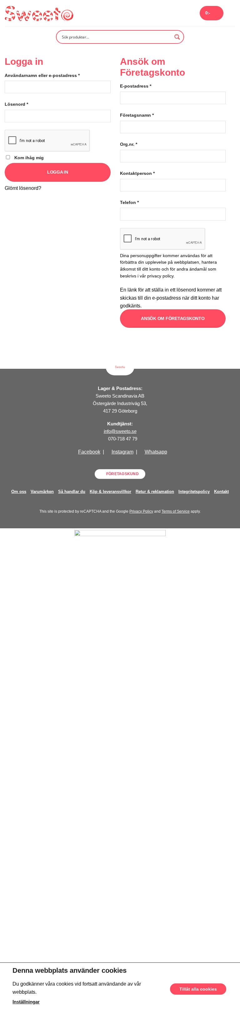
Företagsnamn (137, 115)
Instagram (122, 451)
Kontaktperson (137, 173)
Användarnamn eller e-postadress (42, 75)
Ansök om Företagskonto (173, 318)
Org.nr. (128, 144)
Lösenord (16, 104)
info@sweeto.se (120, 431)
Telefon (129, 202)
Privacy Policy (141, 511)
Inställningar (26, 1001)
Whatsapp (156, 451)
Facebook (89, 451)
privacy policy (160, 276)
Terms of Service (176, 511)
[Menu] (231, 13)
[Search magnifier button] (177, 37)
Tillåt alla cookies (198, 988)
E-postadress (135, 86)
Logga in (57, 172)
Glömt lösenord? (23, 188)
